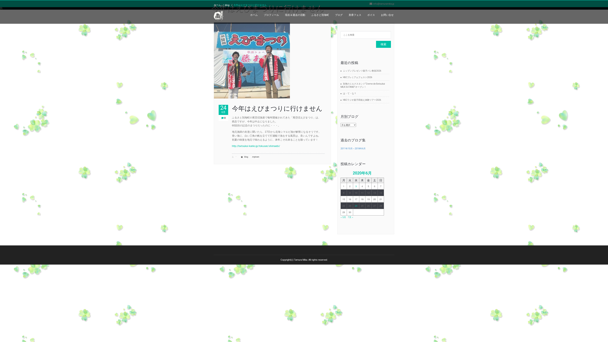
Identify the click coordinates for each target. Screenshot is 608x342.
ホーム (254, 14)
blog (227, 5)
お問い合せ (387, 14)
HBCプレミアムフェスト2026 (357, 77)
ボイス (371, 14)
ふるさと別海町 (320, 14)
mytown (255, 157)
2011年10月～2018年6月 (353, 148)
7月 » (350, 217)
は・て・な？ (349, 93)
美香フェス (355, 14)
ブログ (339, 14)
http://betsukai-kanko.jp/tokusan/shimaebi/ (256, 146)
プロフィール (271, 14)
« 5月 (343, 217)
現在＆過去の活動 (295, 14)
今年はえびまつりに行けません (277, 108)
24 (223, 109)
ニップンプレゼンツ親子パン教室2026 (362, 71)
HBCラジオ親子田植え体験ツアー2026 (362, 100)
